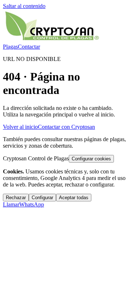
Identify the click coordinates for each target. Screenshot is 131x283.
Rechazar (16, 197)
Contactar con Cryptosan (66, 127)
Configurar (42, 197)
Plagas (10, 47)
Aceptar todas (73, 197)
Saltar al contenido (24, 6)
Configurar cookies (91, 158)
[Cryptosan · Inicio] (52, 40)
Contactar (29, 47)
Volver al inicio (20, 127)
